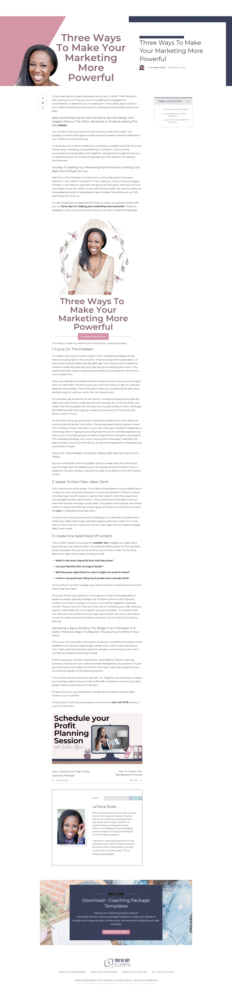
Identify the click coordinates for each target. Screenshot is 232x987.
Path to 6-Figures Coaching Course (76, 653)
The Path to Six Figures (124, 617)
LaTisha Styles (158, 67)
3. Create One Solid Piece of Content (178, 121)
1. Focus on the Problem (178, 109)
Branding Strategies (150, 37)
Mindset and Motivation (172, 37)
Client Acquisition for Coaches (93, 980)
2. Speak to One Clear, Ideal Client (177, 115)
